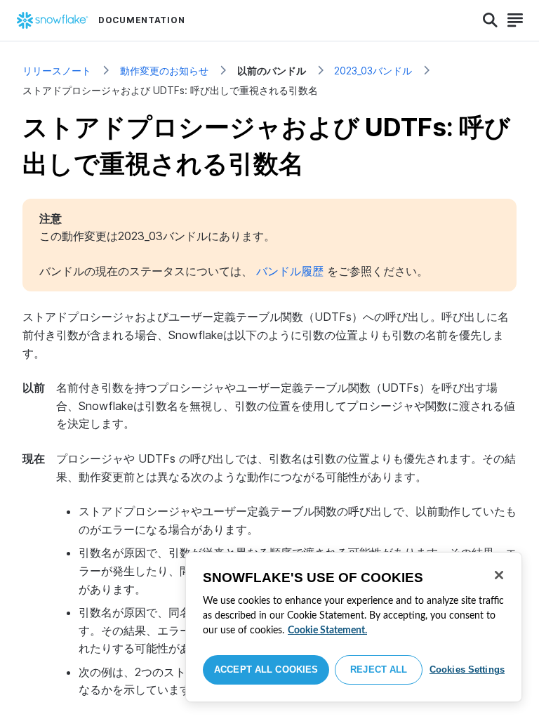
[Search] (490, 20)
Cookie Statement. (327, 630)
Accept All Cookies (266, 669)
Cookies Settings (467, 669)
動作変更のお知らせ (164, 71)
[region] (353, 627)
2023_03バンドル (373, 71)
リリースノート (56, 71)
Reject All (378, 669)
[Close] (499, 575)
